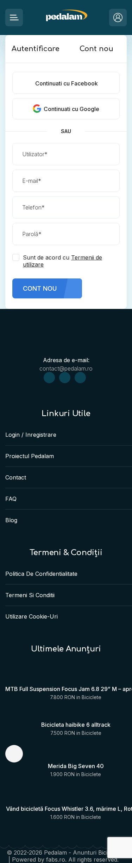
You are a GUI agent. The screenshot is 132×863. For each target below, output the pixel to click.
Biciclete (91, 697)
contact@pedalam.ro (66, 368)
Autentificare (35, 49)
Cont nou (96, 49)
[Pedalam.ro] (66, 17)
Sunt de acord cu (62, 261)
